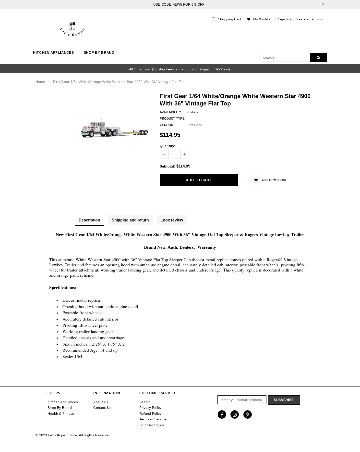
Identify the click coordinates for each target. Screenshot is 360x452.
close (323, 4)
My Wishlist (262, 19)
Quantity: (167, 146)
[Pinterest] (247, 414)
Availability (170, 112)
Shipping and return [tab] (130, 220)
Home (40, 82)
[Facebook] (221, 414)
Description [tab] (89, 220)
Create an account (309, 19)
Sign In (283, 19)
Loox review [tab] (171, 220)
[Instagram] (234, 414)
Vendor (166, 125)
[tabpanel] (180, 299)
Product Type (172, 118)
